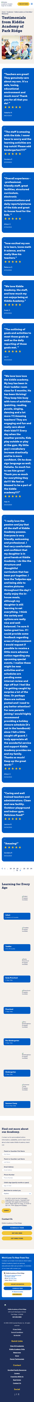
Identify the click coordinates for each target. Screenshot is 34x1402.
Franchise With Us (17, 1377)
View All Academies (17, 1346)
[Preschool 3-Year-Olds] (27, 994)
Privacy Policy (17, 1329)
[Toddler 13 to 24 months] (27, 931)
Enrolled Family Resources (17, 1370)
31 (17, 870)
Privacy (24, 1205)
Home (4, 12)
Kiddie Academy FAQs (17, 1349)
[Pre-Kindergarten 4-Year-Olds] (27, 1027)
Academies (10, 12)
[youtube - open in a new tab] (16, 1394)
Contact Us (17, 1383)
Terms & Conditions (17, 1332)
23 (28, 868)
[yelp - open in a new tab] (18, 1394)
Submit (6, 1210)
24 (31, 868)
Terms (17, 1205)
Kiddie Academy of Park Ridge (23, 12)
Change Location (18, 1291)
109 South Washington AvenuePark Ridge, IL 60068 (13, 1276)
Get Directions (17, 1238)
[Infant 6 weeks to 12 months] (27, 900)
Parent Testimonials (17, 1359)
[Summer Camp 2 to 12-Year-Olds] (27, 1090)
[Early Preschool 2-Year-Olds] (27, 964)
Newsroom (17, 1352)
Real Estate (17, 1380)
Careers (17, 1373)
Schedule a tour (17, 1228)
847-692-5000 (17, 1233)
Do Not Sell (17, 1335)
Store (17, 1356)
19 (14, 868)
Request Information (17, 1284)
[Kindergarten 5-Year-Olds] (27, 1058)
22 (24, 868)
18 (11, 868)
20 (17, 868)
